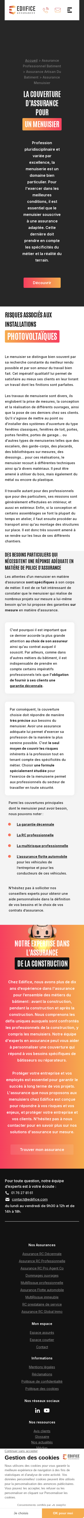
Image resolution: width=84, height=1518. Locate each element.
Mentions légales (42, 1367)
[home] (22, 10)
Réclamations (42, 1374)
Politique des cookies (42, 1389)
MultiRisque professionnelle (42, 1283)
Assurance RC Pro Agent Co (42, 1268)
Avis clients (42, 1431)
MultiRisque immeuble (42, 1297)
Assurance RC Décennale (42, 1254)
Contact (42, 1347)
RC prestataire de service (42, 1304)
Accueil (31, 60)
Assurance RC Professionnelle (42, 1261)
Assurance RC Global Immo (42, 1312)
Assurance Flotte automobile (42, 1290)
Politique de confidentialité (42, 1381)
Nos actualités (42, 1442)
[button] (69, 10)
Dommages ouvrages (42, 1275)
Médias (42, 1448)
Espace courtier (42, 1340)
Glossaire (42, 1437)
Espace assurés (42, 1332)
